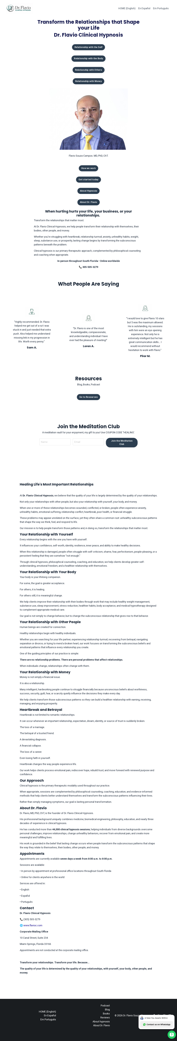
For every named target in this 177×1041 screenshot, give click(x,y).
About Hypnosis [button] (88, 191)
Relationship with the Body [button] (88, 58)
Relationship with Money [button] (88, 81)
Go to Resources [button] (88, 397)
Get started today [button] (88, 179)
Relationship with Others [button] (88, 70)
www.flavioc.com (32, 925)
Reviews (105, 1017)
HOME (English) (127, 8)
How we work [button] (88, 168)
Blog (107, 1009)
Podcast (105, 1005)
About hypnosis (101, 1021)
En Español (144, 8)
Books (106, 1013)
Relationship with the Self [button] (89, 47)
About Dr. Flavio (101, 1025)
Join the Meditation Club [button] (122, 442)
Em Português (161, 8)
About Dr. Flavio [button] (88, 202)
